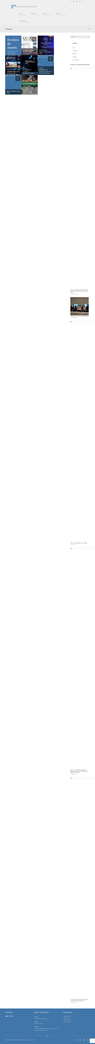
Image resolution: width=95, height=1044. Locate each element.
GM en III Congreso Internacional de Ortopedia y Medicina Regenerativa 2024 (79, 291)
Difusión (47, 14)
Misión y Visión (67, 1018)
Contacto (61, 14)
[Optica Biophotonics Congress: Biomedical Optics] (29, 63)
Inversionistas (25, 21)
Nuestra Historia (67, 1021)
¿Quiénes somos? (67, 1019)
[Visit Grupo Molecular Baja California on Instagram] (12, 1016)
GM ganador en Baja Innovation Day (79, 316)
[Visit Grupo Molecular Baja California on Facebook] (9, 1016)
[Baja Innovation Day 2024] (11, 75)
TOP (47, 1035)
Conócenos (35, 14)
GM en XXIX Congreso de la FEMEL (78, 543)
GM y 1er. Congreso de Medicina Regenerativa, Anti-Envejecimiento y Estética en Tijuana (79, 771)
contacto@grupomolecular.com (41, 1018)
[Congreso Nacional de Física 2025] (13, 65)
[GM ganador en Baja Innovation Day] (79, 306)
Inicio (23, 14)
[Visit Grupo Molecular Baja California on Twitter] (7, 1016)
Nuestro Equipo (67, 1016)
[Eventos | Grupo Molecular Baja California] (24, 6)
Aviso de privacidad (30, 1040)
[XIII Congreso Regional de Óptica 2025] (46, 46)
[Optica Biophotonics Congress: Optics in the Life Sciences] (46, 56)
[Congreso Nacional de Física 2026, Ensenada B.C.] (29, 48)
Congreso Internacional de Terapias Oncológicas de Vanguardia (79, 1000)
